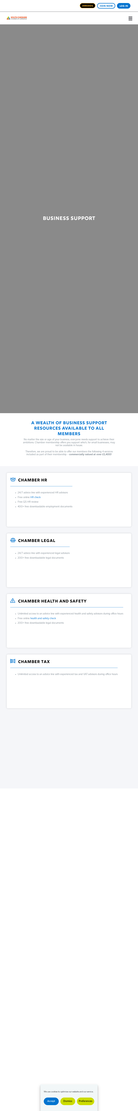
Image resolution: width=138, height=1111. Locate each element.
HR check (35, 497)
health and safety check (43, 618)
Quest (79, 770)
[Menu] (130, 18)
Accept (51, 1101)
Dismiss (67, 1101)
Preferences (85, 1101)
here (80, 724)
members (76, 776)
